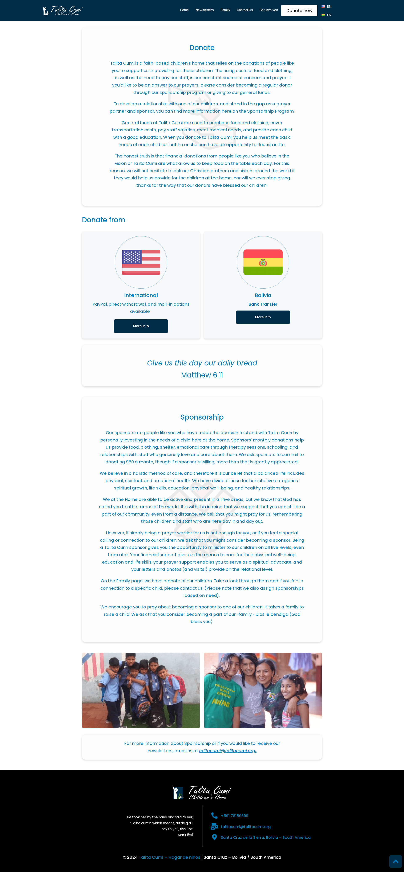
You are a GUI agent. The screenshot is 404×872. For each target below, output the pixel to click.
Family (225, 10)
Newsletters (204, 10)
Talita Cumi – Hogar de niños (169, 857)
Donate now (299, 10)
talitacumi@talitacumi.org (246, 826)
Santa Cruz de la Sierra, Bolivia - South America (266, 837)
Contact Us (245, 10)
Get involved (269, 10)
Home (184, 10)
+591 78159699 (234, 815)
